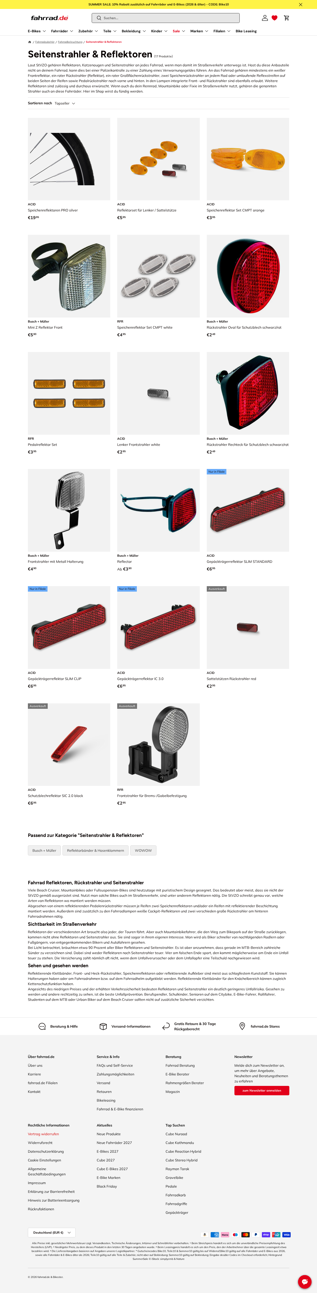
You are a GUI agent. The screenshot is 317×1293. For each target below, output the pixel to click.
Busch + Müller (44, 850)
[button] (274, 18)
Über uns (35, 1065)
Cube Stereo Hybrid (182, 1160)
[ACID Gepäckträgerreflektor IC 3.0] (158, 627)
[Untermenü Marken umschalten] (206, 31)
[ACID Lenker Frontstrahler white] (158, 393)
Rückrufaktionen (41, 1209)
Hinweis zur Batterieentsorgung (54, 1200)
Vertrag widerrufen (43, 1134)
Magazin (173, 1091)
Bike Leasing (246, 31)
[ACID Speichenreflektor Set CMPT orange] (248, 159)
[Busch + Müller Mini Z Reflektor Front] (69, 276)
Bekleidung (131, 31)
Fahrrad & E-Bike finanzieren (120, 1109)
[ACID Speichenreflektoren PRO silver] (69, 159)
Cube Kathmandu (180, 1142)
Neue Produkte (109, 1134)
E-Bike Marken (108, 1177)
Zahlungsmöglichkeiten (115, 1074)
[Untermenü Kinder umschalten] (165, 31)
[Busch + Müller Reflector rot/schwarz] (158, 510)
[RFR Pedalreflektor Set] (69, 393)
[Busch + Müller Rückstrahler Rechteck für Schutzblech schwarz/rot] (248, 393)
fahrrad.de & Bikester (50, 1277)
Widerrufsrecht (40, 1142)
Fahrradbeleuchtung (70, 41)
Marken (196, 31)
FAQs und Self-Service (115, 1065)
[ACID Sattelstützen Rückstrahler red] (248, 627)
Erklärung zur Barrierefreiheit (51, 1191)
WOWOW (143, 850)
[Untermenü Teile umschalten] (114, 31)
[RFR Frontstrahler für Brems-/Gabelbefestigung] (158, 744)
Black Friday (107, 1186)
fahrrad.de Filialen (43, 1083)
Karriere (34, 1074)
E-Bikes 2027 (108, 1151)
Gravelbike (174, 1177)
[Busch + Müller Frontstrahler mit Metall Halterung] (69, 510)
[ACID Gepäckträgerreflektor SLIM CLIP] (69, 627)
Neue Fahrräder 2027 (114, 1142)
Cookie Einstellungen (44, 1160)
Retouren (104, 1091)
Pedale (171, 1186)
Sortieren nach (40, 103)
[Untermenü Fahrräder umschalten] (71, 31)
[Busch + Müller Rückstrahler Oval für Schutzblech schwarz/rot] (248, 276)
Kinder (156, 31)
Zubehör (85, 31)
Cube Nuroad (176, 1134)
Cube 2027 (106, 1160)
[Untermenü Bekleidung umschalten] (144, 31)
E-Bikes (34, 31)
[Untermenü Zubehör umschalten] (96, 31)
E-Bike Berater (177, 1074)
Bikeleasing (106, 1100)
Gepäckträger (177, 1212)
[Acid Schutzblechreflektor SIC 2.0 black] (69, 744)
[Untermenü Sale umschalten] (183, 31)
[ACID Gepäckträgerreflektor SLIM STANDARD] (248, 510)
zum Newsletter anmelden (261, 1090)
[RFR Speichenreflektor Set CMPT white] (158, 276)
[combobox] (166, 18)
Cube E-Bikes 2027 (112, 1169)
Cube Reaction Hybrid (183, 1151)
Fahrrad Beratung (180, 1065)
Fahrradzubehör (44, 41)
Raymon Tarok (177, 1169)
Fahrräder (59, 31)
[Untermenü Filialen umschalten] (228, 31)
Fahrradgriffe (176, 1204)
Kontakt (34, 1091)
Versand (103, 1083)
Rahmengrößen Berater (185, 1083)
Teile (107, 31)
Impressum (37, 1183)
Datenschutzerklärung (46, 1151)
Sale (176, 31)
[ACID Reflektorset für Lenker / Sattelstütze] (158, 159)
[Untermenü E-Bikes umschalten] (44, 31)
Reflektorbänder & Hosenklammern (95, 850)
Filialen (219, 31)
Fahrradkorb (176, 1195)
